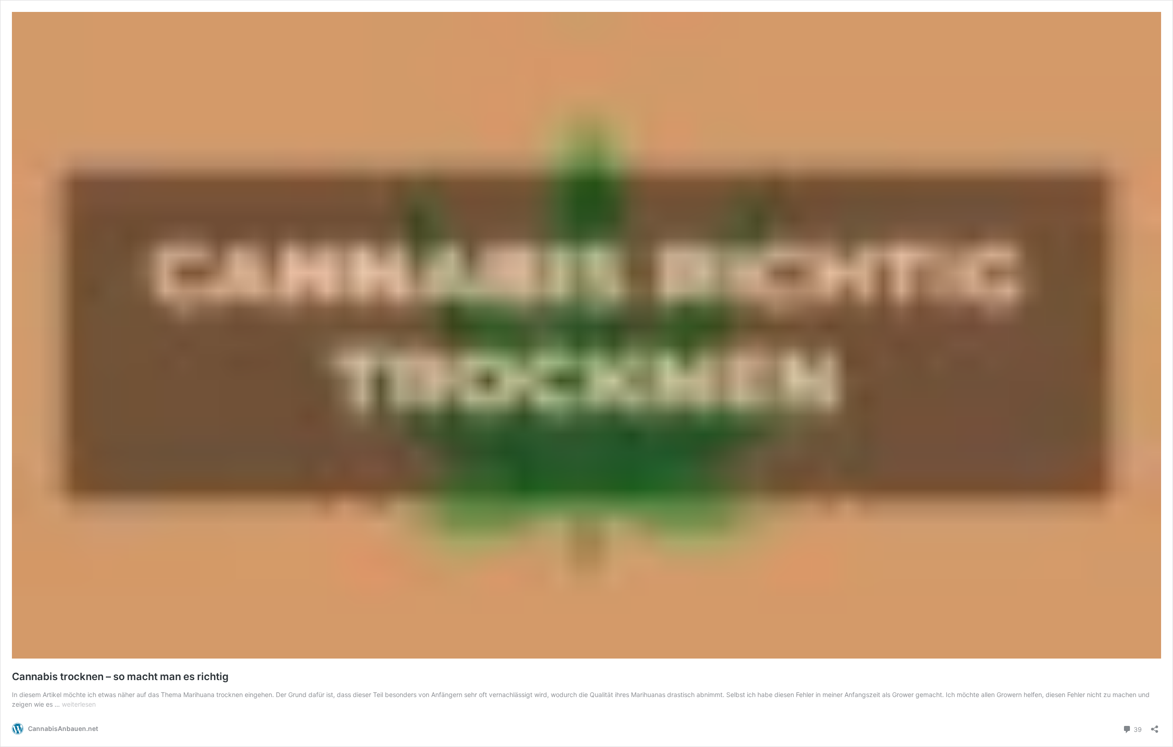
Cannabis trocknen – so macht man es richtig (120, 676)
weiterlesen (79, 704)
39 (1137, 728)
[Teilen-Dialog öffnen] (1154, 726)
